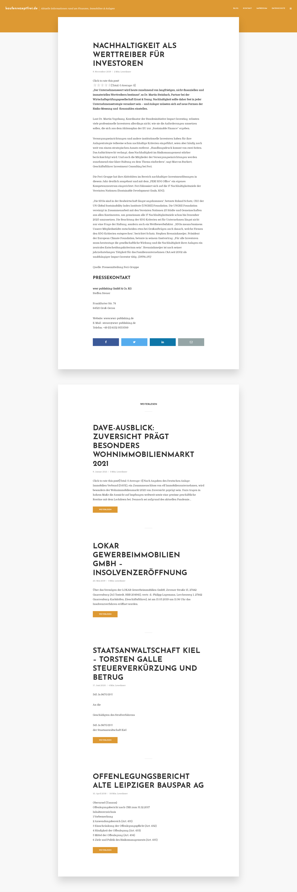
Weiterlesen (105, 510)
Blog (235, 8)
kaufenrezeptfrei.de (21, 8)
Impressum (261, 8)
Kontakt (247, 8)
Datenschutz (278, 8)
